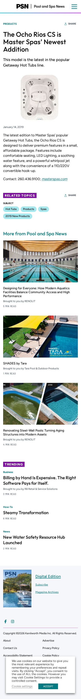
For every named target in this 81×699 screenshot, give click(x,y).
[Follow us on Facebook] (5, 621)
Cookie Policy (50, 655)
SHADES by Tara (15, 363)
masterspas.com (54, 179)
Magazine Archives (47, 592)
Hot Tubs (11, 209)
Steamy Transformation (26, 512)
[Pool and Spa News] (40, 6)
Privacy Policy (50, 648)
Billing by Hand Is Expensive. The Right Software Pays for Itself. (39, 480)
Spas (43, 209)
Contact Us (10, 648)
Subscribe (41, 584)
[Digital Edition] (17, 605)
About (7, 640)
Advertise (48, 640)
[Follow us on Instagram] (12, 621)
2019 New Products (18, 216)
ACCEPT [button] (48, 686)
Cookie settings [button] (22, 686)
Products (10, 24)
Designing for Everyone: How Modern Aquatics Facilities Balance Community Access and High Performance (36, 292)
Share (72, 23)
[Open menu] (74, 7)
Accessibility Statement (17, 655)
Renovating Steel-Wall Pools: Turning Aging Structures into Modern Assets (33, 432)
